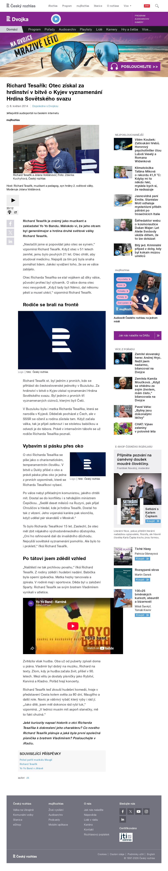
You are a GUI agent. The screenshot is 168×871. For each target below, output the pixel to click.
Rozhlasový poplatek (96, 834)
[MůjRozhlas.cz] (13, 120)
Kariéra (88, 824)
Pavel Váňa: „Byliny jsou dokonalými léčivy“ (143, 412)
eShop (17, 824)
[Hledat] (157, 6)
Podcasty (54, 819)
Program (67, 6)
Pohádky (122, 291)
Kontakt (89, 829)
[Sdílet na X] (10, 232)
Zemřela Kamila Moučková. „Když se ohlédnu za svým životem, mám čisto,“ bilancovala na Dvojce (147, 389)
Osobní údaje (117, 854)
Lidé (99, 29)
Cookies (102, 854)
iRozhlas (53, 6)
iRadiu (28, 743)
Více (146, 29)
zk (27, 777)
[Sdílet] (15, 212)
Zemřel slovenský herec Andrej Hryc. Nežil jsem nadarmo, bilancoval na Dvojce (148, 363)
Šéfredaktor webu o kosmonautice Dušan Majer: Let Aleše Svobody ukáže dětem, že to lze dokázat (147, 229)
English (151, 854)
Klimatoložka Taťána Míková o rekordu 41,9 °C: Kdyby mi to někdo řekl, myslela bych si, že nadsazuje (148, 178)
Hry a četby (123, 279)
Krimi (120, 285)
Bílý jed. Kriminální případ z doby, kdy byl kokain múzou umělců (148, 250)
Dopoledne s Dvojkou (45, 106)
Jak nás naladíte (94, 809)
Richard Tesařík (28, 764)
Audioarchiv (142, 19)
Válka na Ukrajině (23, 809)
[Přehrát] (13, 200)
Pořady (50, 29)
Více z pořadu (125, 349)
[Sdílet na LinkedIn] (10, 241)
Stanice (98, 6)
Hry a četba (129, 29)
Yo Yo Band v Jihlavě (31, 768)
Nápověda (90, 814)
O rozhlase (113, 6)
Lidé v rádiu (91, 819)
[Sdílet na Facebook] (10, 223)
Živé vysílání (123, 303)
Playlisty (86, 29)
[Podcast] (9, 212)
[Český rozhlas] (21, 6)
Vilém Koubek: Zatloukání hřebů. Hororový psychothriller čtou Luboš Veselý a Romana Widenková (148, 150)
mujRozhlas (83, 6)
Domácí (12, 29)
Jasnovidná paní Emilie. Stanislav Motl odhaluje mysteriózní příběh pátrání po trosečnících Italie (148, 205)
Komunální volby (23, 814)
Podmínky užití (136, 854)
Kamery (139, 22)
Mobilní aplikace (58, 824)
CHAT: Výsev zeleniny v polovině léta (145, 427)
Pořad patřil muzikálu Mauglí (36, 760)
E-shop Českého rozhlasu (134, 446)
